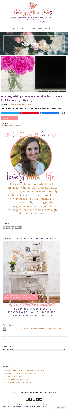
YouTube (40, 399)
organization (21, 125)
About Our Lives (22, 393)
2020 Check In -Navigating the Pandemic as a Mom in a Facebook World (40, 328)
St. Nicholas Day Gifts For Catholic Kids (14, 376)
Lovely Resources (50, 393)
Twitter (37, 399)
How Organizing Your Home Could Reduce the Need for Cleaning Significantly (32, 98)
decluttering (14, 125)
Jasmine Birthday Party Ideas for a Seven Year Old (17, 382)
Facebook (27, 399)
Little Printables (36, 393)
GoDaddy (53, 405)
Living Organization (18, 29)
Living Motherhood (35, 29)
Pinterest (34, 399)
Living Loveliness (50, 29)
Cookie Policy (32, 408)
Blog (13, 393)
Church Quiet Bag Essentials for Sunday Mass (16, 379)
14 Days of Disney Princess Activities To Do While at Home (19, 373)
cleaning (9, 125)
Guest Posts (9, 123)
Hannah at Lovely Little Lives (17, 104)
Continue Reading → (9, 118)
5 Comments (29, 104)
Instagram (30, 399)
